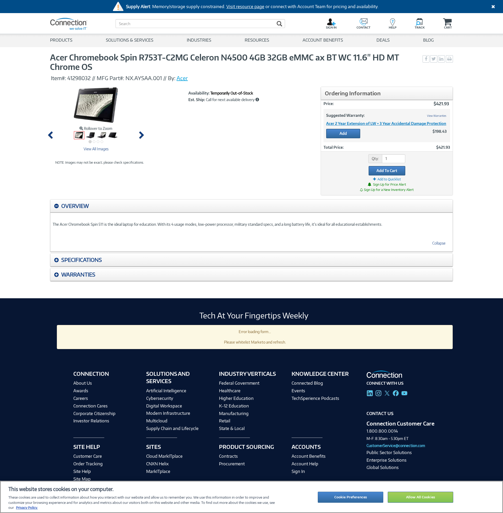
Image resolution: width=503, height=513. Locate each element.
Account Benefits (309, 456)
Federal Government (239, 383)
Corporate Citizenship (94, 413)
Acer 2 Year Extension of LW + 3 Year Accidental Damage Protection (386, 123)
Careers (80, 398)
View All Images (96, 149)
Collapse (438, 243)
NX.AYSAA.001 (143, 78)
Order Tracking (88, 463)
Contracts (228, 456)
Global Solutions (383, 467)
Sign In (298, 471)
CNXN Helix (157, 463)
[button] (51, 135)
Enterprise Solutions (387, 460)
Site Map (82, 479)
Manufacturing (234, 413)
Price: (329, 103)
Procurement (232, 463)
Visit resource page (245, 6)
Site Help (82, 471)
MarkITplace (158, 471)
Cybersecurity (159, 398)
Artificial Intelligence (166, 390)
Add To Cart (386, 170)
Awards (80, 390)
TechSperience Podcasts (315, 398)
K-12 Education (234, 406)
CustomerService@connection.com (396, 445)
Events (298, 390)
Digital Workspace (164, 406)
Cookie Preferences (350, 497)
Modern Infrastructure (168, 413)
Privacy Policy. (27, 507)
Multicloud (156, 420)
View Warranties (436, 115)
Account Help (305, 463)
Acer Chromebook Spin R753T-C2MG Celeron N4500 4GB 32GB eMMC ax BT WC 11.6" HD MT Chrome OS (224, 62)
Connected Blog (307, 383)
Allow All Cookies (420, 497)
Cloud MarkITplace (164, 456)
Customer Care (87, 456)
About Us (82, 383)
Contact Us (380, 413)
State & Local (232, 428)
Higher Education (236, 398)
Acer (182, 78)
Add (343, 133)
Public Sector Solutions (389, 452)
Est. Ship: (196, 99)
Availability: (199, 93)
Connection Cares (90, 406)
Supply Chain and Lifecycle (172, 428)
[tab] (251, 206)
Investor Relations (91, 420)
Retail (224, 420)
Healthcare (229, 390)
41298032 (79, 78)
